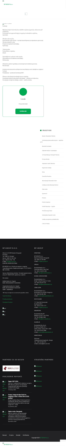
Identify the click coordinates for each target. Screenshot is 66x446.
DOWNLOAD (23, 111)
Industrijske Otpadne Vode (48, 215)
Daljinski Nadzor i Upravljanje (49, 150)
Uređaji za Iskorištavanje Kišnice (50, 185)
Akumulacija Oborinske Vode (49, 180)
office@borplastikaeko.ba (45, 284)
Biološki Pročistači (46, 146)
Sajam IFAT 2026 (13, 381)
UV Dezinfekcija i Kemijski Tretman (50, 155)
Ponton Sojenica (46, 202)
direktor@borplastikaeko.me (46, 296)
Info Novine (26, 435)
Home (45, 14)
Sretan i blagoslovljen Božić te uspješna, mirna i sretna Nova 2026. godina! (18, 396)
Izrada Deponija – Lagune (48, 206)
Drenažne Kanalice (46, 176)
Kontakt (18, 435)
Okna (43, 172)
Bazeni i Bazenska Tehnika (48, 136)
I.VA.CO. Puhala (46, 223)
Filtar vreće (44, 189)
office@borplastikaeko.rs (45, 273)
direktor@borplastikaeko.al (45, 332)
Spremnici (44, 193)
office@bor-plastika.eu (44, 319)
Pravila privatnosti (7, 299)
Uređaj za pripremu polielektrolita (50, 219)
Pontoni (44, 197)
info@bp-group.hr (11, 261)
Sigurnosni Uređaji (46, 167)
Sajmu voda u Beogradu (15, 411)
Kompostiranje (45, 159)
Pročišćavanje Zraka (47, 210)
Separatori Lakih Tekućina (48, 163)
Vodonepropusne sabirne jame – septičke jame (51, 141)
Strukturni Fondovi (7, 302)
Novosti (5, 435)
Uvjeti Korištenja (7, 296)
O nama (11, 435)
